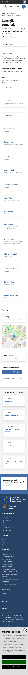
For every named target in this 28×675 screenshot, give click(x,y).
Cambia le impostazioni (14, 667)
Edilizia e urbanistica (7, 564)
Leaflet (12, 347)
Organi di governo (6, 15)
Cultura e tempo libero (8, 557)
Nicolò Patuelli (9, 170)
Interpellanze (8, 401)
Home (3, 13)
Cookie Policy (8, 652)
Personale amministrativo (8, 528)
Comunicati (5, 542)
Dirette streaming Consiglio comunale (12, 431)
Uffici (3, 523)
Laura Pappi (8, 157)
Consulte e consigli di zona (12, 416)
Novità (6, 535)
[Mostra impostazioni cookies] (26, 337)
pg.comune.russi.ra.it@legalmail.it (13, 359)
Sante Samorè (9, 239)
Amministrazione (11, 13)
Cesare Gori (8, 115)
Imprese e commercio (7, 562)
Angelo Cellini (9, 224)
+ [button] (4, 327)
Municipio (7, 317)
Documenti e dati (6, 530)
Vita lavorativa (6, 559)
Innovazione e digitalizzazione (10, 584)
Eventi (4, 596)
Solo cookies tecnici (14, 657)
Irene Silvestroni (9, 101)
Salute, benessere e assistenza (10, 579)
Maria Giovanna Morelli (12, 185)
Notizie (4, 540)
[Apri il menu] (2, 7)
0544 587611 (11, 355)
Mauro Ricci (8, 198)
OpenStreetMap (17, 347)
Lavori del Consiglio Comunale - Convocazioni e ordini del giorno (13, 447)
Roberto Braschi (9, 129)
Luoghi (4, 593)
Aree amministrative (7, 520)
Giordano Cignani (10, 282)
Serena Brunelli (9, 211)
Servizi (6, 550)
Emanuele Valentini (11, 269)
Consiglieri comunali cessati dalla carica (14, 463)
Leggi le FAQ (5, 625)
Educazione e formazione (8, 569)
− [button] (4, 329)
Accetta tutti (14, 662)
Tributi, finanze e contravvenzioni (10, 574)
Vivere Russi (6, 589)
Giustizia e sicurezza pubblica (9, 572)
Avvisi (3, 545)
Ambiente (4, 577)
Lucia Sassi (8, 88)
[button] (24, 7)
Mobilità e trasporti (7, 567)
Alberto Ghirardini (10, 254)
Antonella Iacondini (11, 295)
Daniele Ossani (9, 142)
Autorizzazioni (5, 582)
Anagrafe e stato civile (8, 554)
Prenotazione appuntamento (9, 627)
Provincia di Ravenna (6, 1)
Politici (4, 525)
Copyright (5, 601)
